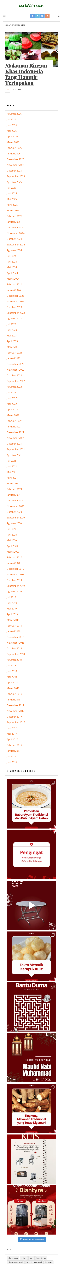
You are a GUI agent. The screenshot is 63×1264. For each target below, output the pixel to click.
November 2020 (15, 506)
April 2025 (12, 204)
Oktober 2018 (14, 648)
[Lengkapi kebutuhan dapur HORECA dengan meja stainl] (31, 905)
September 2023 (16, 312)
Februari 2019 (14, 625)
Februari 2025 (14, 216)
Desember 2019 (15, 568)
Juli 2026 (11, 119)
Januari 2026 (14, 153)
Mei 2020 (12, 540)
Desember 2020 (15, 500)
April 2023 (12, 341)
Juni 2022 (12, 398)
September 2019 (16, 585)
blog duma (41, 1258)
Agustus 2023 (14, 318)
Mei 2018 (12, 676)
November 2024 (15, 233)
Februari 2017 (14, 745)
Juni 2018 (12, 671)
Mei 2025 (12, 199)
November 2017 (15, 711)
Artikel (18, 90)
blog (31, 1258)
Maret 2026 (13, 142)
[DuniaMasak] (31, 5)
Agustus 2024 (14, 250)
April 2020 (12, 546)
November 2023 (15, 301)
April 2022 (12, 409)
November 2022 (15, 369)
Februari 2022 (14, 421)
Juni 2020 (12, 534)
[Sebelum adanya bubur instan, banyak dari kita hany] (31, 804)
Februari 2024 (14, 284)
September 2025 (16, 176)
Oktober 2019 (14, 580)
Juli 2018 (11, 665)
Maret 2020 (13, 551)
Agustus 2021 (14, 455)
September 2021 (16, 449)
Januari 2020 (14, 563)
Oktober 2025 (14, 170)
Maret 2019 (13, 620)
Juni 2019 (12, 603)
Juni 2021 (12, 466)
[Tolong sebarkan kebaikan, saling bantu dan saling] (31, 854)
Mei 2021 (12, 472)
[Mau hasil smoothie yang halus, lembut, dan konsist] (31, 1210)
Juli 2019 (11, 597)
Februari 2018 (14, 694)
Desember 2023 (15, 295)
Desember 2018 (15, 637)
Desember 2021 (15, 432)
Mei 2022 (12, 403)
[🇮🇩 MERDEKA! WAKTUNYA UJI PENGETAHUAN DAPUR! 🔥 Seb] (31, 1159)
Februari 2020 (14, 557)
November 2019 (15, 574)
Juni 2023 (12, 329)
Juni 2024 (12, 261)
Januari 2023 (14, 358)
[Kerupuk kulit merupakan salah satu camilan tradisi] (31, 956)
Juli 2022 (11, 392)
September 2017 (16, 722)
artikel (24, 1258)
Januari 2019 (14, 631)
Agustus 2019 (14, 591)
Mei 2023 (12, 335)
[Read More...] (8, 89)
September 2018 (16, 654)
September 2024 (16, 244)
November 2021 (15, 438)
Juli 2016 (11, 756)
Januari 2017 (14, 750)
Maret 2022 (13, 415)
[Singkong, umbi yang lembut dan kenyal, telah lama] (31, 1108)
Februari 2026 (14, 147)
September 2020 (16, 517)
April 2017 (12, 739)
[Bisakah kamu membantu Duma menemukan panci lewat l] (31, 1007)
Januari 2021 (14, 494)
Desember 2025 (15, 159)
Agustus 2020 (14, 523)
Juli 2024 (11, 256)
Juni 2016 (12, 762)
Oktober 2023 (14, 307)
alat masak (13, 1258)
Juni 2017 (12, 728)
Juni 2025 (12, 193)
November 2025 (15, 165)
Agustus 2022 (14, 386)
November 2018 (15, 642)
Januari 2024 (14, 290)
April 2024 (12, 273)
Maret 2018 (13, 688)
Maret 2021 (13, 483)
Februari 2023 (14, 352)
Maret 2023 (13, 347)
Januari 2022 (14, 426)
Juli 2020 (11, 529)
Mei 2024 (12, 267)
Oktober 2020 (14, 512)
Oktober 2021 (14, 443)
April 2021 (12, 477)
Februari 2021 (14, 489)
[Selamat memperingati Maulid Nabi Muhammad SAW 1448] (31, 1057)
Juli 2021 (11, 460)
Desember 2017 (15, 705)
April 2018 (12, 682)
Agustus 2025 (14, 182)
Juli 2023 (11, 324)
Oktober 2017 (14, 716)
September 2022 (16, 381)
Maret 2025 (13, 210)
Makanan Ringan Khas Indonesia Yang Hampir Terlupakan (26, 74)
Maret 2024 (13, 278)
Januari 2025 (14, 221)
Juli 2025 (11, 187)
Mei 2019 (12, 608)
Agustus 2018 (14, 659)
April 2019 (12, 614)
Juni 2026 (12, 125)
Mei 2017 (12, 733)
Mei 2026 (12, 130)
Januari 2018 (14, 699)
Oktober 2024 (14, 238)
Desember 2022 (15, 364)
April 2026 (12, 136)
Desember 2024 (15, 227)
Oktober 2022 (14, 375)
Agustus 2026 (14, 113)
